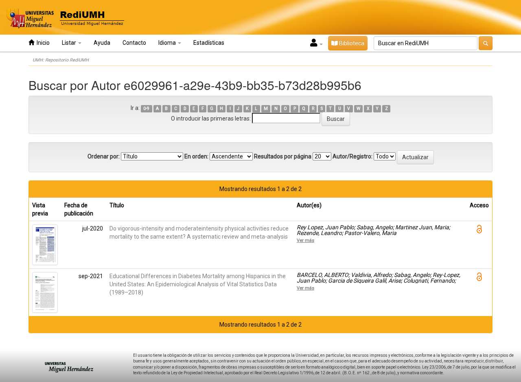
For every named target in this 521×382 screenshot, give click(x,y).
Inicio (42, 43)
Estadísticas (208, 43)
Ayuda (102, 43)
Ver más (305, 240)
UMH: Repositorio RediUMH (61, 60)
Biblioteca (351, 43)
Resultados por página (282, 156)
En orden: (196, 156)
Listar (69, 43)
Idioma (167, 43)
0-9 (146, 108)
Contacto (134, 43)
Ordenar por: (104, 156)
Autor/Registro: (352, 156)
